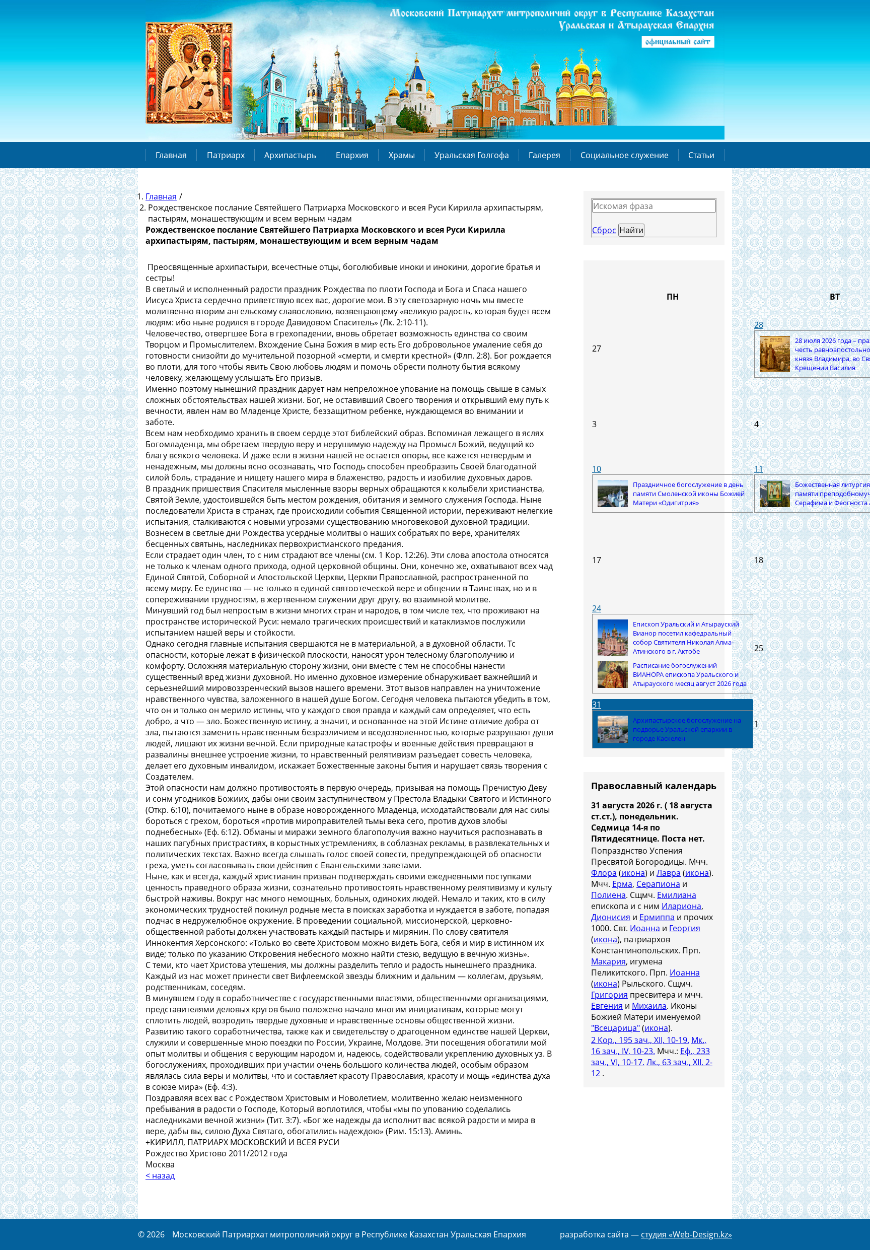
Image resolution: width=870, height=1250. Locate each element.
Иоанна (645, 928)
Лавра (669, 872)
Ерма (622, 883)
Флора (604, 872)
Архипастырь (290, 155)
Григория (609, 994)
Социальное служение (625, 155)
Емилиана (676, 894)
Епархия (352, 155)
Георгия (684, 928)
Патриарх (226, 155)
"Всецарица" (615, 1027)
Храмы (402, 155)
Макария (608, 961)
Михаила (649, 1005)
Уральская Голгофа (471, 155)
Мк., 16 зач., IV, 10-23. (648, 1045)
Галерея (544, 155)
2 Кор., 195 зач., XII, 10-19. (640, 1040)
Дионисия (610, 917)
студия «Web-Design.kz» (686, 1234)
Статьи (701, 155)
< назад (160, 1175)
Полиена (608, 894)
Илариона (681, 906)
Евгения (607, 1005)
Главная (171, 155)
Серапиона (658, 883)
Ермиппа (657, 917)
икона (633, 872)
